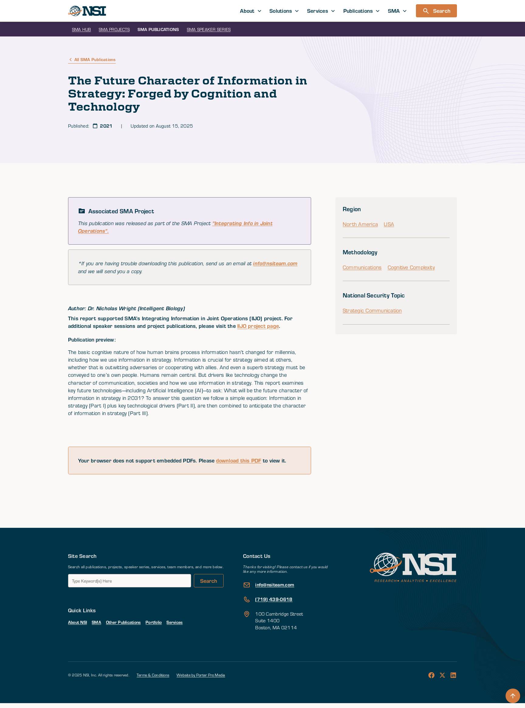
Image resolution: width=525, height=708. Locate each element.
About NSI (77, 622)
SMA (96, 622)
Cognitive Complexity (411, 267)
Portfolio (154, 622)
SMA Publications (158, 29)
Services (174, 622)
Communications (362, 267)
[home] (87, 11)
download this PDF (238, 460)
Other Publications (123, 622)
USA (389, 224)
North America (360, 224)
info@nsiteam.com (275, 263)
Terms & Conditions (153, 674)
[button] (251, 11)
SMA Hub (81, 29)
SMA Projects (114, 29)
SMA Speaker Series (209, 29)
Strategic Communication (372, 310)
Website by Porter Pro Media (201, 674)
